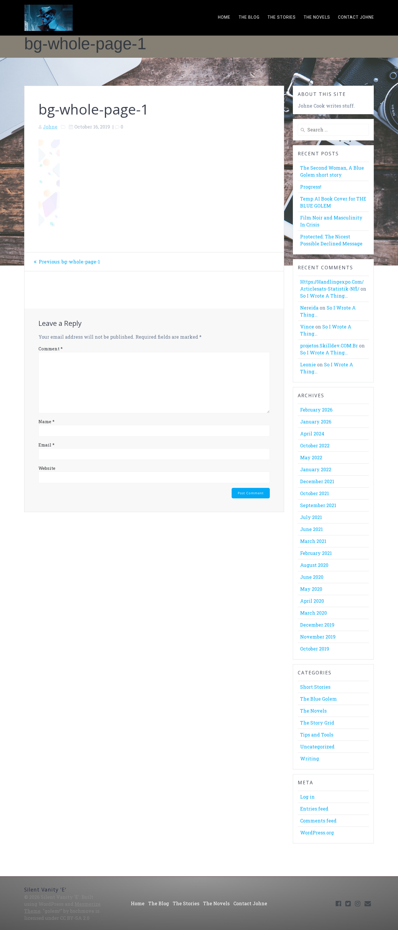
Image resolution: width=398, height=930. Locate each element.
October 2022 (315, 445)
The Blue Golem (318, 699)
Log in (307, 797)
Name (46, 421)
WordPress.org (317, 832)
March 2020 (313, 613)
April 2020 (312, 601)
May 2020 (311, 589)
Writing (309, 758)
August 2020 (314, 565)
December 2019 (317, 625)
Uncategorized (317, 746)
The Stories (281, 17)
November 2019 (318, 637)
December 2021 (317, 481)
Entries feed (314, 809)
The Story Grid (317, 723)
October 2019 (314, 649)
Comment (50, 348)
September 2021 (318, 505)
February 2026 (316, 410)
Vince (307, 327)
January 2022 (315, 469)
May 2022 (311, 457)
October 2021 (314, 493)
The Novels (317, 17)
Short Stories (315, 687)
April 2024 (312, 433)
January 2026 (315, 422)
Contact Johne (356, 17)
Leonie (308, 364)
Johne (50, 127)
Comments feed (318, 821)
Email (46, 445)
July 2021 (311, 517)
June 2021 (311, 529)
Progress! (310, 187)
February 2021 (316, 553)
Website (46, 468)
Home (224, 17)
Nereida (309, 308)
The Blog (249, 17)
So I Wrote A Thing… (324, 296)
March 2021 (313, 541)
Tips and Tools (316, 735)
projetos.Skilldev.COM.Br (329, 345)
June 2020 (311, 577)
